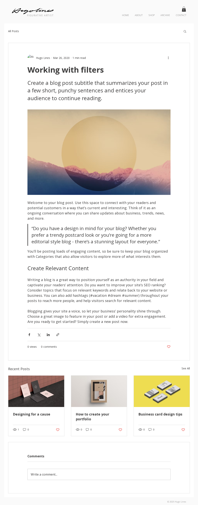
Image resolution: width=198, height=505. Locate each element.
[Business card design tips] (162, 391)
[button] (184, 9)
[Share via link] (58, 334)
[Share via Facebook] (29, 334)
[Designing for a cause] (36, 391)
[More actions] (168, 57)
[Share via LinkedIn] (48, 334)
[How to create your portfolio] (99, 391)
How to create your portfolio (92, 417)
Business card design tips (160, 414)
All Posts (13, 31)
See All (186, 368)
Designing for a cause (31, 414)
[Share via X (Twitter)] (39, 334)
